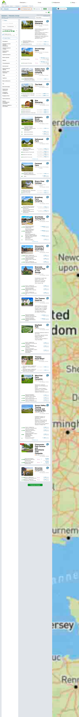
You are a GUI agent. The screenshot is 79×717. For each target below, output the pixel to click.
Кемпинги (7, 5)
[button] (10, 30)
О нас (39, 2)
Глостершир (24, 5)
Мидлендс (17, 5)
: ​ (46, 15)
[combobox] (11, 9)
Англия (11, 5)
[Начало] (4, 2)
